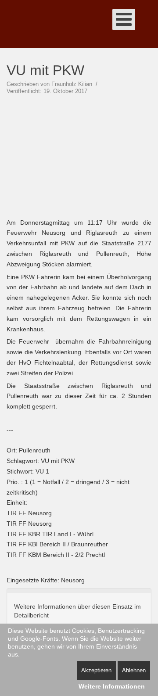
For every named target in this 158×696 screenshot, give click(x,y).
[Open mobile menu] (123, 19)
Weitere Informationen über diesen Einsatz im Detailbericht (77, 611)
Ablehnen (134, 670)
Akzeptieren (96, 670)
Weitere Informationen (112, 686)
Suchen (147, 24)
